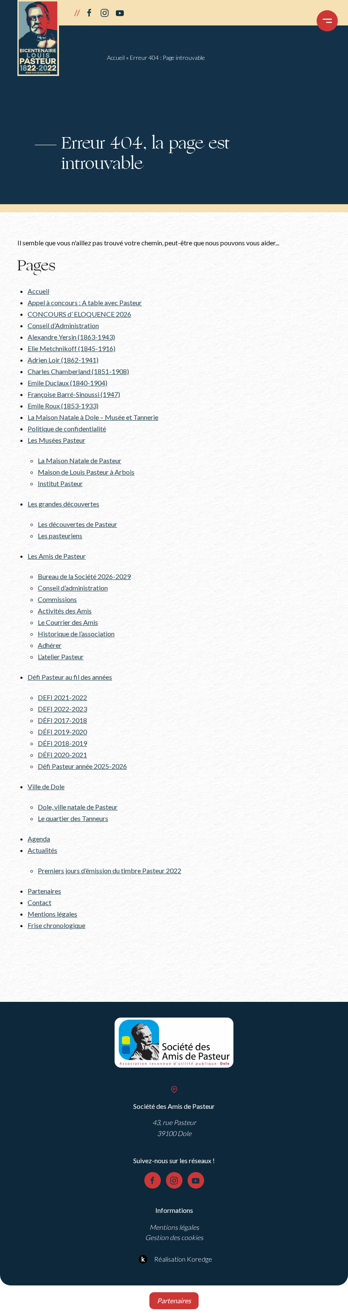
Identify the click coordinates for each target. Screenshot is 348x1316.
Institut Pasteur (60, 483)
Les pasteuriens (60, 535)
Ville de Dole (46, 786)
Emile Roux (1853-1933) (63, 406)
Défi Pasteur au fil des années (70, 677)
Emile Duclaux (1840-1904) (67, 383)
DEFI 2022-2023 (62, 709)
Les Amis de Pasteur (57, 556)
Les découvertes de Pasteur (77, 524)
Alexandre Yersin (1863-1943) (71, 337)
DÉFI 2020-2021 (62, 755)
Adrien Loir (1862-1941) (63, 360)
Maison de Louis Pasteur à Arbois (86, 472)
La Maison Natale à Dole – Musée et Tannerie (93, 417)
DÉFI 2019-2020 (62, 732)
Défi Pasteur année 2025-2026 (82, 766)
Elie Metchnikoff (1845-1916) (71, 348)
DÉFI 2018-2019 (62, 743)
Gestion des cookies (174, 1237)
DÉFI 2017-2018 (62, 720)
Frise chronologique (56, 925)
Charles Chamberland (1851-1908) (78, 371)
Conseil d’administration (73, 588)
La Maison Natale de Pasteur (79, 460)
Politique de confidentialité (67, 429)
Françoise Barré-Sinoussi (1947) (74, 394)
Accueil (116, 57)
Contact (39, 902)
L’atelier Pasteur (61, 656)
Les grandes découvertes (63, 504)
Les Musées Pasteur (56, 440)
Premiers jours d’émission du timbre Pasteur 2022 (109, 870)
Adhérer (50, 645)
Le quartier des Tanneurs (73, 818)
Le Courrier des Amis (68, 622)
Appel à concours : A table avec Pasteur (85, 302)
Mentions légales (52, 914)
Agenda (39, 839)
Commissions (57, 599)
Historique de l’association (76, 634)
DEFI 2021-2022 (62, 697)
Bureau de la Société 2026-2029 (84, 576)
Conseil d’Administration (63, 325)
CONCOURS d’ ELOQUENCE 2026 (79, 314)
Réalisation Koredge (183, 1259)
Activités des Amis (65, 611)
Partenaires (44, 891)
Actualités (42, 850)
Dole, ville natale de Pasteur (78, 807)
